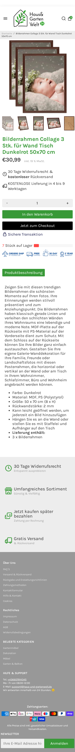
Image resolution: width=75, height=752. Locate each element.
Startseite (7, 33)
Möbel (6, 658)
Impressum (10, 616)
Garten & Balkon (12, 663)
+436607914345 (17, 679)
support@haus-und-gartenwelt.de (32, 686)
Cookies (7, 601)
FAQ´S (6, 569)
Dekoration (9, 653)
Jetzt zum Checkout (37, 225)
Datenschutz (10, 621)
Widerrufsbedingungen (17, 632)
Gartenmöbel (10, 648)
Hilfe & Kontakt (12, 595)
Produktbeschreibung (23, 272)
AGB (5, 627)
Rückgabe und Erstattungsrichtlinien (25, 579)
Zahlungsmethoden (14, 585)
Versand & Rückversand (17, 574)
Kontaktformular (13, 590)
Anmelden (59, 743)
